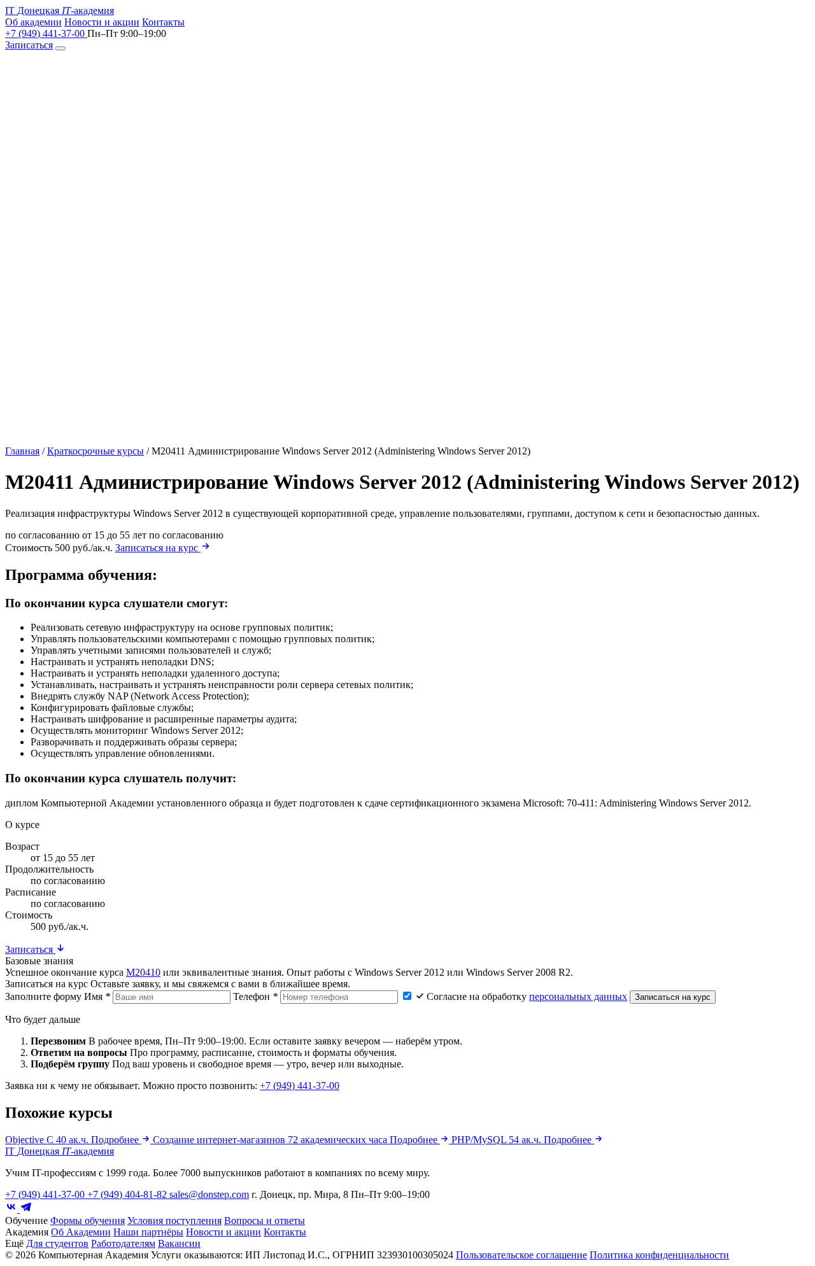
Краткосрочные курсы (95, 451)
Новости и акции (101, 22)
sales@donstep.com (209, 1194)
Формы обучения (87, 1220)
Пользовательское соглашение (521, 1254)
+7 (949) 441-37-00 (46, 33)
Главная (22, 451)
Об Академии (81, 1232)
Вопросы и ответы (264, 1220)
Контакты (163, 22)
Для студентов (57, 1243)
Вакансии (179, 1243)
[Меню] (60, 48)
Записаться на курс (158, 547)
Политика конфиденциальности (659, 1254)
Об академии (33, 22)
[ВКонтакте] (12, 1209)
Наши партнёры (148, 1232)
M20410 (143, 972)
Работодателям (123, 1243)
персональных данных (578, 996)
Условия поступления (174, 1220)
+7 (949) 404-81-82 (128, 1194)
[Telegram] (26, 1209)
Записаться (29, 44)
